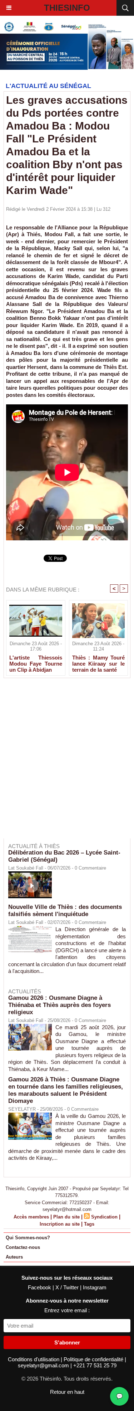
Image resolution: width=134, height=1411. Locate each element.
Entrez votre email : (67, 1310)
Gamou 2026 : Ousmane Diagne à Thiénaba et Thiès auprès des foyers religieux (59, 1005)
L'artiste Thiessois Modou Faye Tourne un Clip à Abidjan (35, 663)
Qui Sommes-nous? (28, 1237)
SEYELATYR (22, 1109)
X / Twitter (67, 1287)
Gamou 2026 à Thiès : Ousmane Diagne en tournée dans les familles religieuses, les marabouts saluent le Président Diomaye (65, 1090)
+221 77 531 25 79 (94, 1365)
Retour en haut (67, 1392)
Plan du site (66, 1217)
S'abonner (67, 1342)
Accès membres (31, 1217)
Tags (89, 1224)
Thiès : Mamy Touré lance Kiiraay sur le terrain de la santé (98, 663)
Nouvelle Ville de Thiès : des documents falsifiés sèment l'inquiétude (65, 911)
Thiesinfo (67, 8)
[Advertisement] (63, 763)
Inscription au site (60, 1224)
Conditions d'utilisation (34, 1359)
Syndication (104, 1217)
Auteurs (14, 1257)
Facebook (40, 1287)
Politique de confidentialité (94, 1359)
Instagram (94, 1287)
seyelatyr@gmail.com (44, 1365)
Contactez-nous (23, 1247)
